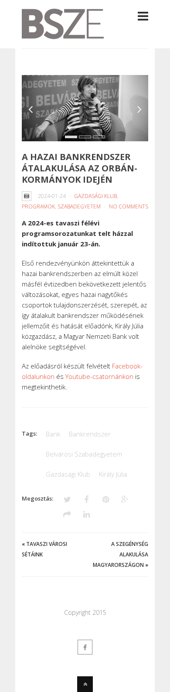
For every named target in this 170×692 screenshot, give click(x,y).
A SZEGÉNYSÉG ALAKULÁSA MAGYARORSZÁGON (120, 554)
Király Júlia (113, 474)
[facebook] (85, 647)
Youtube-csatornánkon (99, 376)
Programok (38, 206)
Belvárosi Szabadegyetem (84, 454)
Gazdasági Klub (95, 196)
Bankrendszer (90, 434)
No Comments (128, 206)
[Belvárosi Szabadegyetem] (63, 34)
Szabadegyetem (79, 206)
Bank (53, 434)
